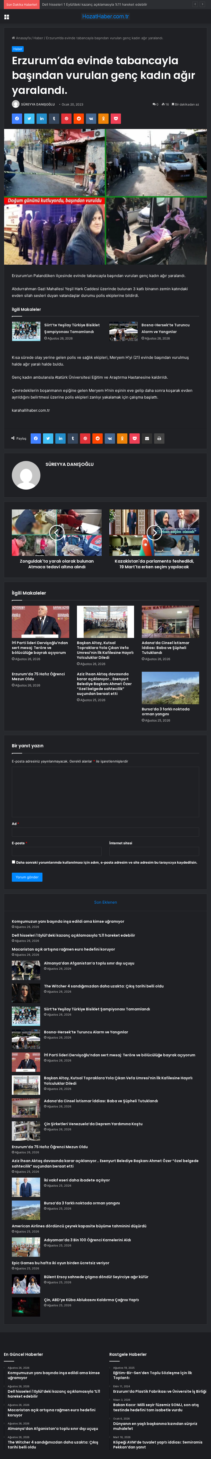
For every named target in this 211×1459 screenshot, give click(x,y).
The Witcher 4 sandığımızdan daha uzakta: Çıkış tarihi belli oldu (104, 986)
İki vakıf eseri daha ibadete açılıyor (77, 1180)
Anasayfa (23, 38)
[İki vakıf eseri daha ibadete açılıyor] (26, 1187)
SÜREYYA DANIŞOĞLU (38, 104)
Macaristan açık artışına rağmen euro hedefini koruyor (85, 4)
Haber (38, 38)
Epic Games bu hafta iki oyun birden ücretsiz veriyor (60, 1263)
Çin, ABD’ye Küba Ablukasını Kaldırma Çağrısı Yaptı (91, 1299)
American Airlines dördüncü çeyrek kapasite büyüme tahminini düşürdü (79, 1226)
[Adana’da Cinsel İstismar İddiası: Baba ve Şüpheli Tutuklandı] (170, 622)
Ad (15, 824)
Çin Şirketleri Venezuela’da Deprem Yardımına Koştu (93, 1123)
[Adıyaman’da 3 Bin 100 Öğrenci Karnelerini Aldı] (26, 1247)
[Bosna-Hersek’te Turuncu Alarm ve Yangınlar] (123, 331)
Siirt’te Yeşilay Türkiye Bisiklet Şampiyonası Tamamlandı (97, 1009)
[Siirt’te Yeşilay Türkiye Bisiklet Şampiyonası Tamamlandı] (26, 331)
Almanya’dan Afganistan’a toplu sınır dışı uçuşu (89, 963)
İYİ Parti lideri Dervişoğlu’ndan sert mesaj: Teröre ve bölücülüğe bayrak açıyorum (40, 647)
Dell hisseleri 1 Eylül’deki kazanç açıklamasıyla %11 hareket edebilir (73, 935)
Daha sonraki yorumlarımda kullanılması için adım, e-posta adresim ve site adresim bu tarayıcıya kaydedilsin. (106, 862)
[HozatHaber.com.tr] (105, 16)
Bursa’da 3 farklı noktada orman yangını (166, 712)
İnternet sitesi (120, 843)
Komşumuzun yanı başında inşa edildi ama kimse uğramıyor (68, 921)
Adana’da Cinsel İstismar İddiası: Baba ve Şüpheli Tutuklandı (165, 647)
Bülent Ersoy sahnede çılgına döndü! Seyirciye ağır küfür (96, 1276)
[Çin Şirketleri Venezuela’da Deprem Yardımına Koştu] (26, 1131)
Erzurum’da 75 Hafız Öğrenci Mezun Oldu (38, 676)
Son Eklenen (105, 902)
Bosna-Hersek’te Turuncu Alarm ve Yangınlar (86, 1032)
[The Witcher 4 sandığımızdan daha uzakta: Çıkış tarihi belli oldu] (26, 993)
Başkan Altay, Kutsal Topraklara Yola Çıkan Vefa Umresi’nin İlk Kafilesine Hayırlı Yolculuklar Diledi (105, 650)
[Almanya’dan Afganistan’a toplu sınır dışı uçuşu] (26, 970)
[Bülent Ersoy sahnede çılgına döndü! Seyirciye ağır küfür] (26, 1284)
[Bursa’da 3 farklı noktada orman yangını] (170, 688)
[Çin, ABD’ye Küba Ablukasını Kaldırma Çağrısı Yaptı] (26, 1307)
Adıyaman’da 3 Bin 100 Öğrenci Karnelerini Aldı (87, 1240)
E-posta (19, 843)
